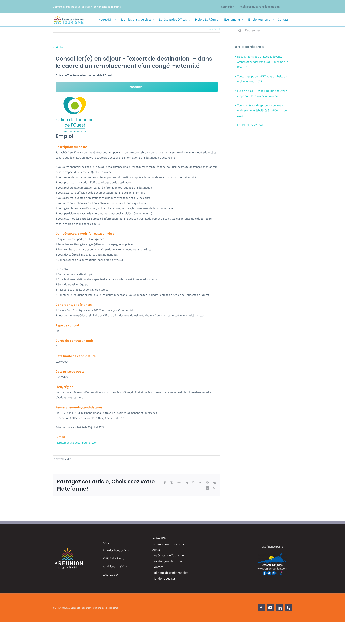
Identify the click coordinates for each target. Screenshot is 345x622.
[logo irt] (69, 15)
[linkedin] (279, 607)
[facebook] (261, 607)
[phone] (288, 607)
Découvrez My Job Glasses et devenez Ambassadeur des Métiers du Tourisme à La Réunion (262, 62)
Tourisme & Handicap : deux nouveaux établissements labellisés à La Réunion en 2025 (262, 110)
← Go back (59, 47)
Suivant (213, 29)
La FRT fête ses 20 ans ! (250, 125)
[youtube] (270, 607)
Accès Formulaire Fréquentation (260, 6)
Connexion (227, 6)
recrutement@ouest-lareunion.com (77, 442)
